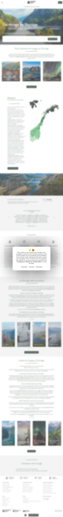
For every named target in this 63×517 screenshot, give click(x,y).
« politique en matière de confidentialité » (29, 262)
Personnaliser (39, 266)
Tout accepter (24, 266)
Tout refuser (31, 266)
